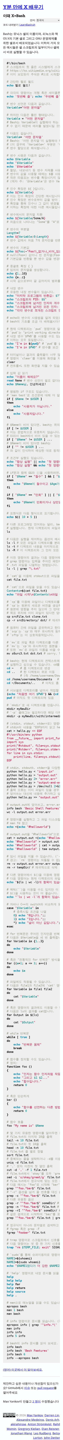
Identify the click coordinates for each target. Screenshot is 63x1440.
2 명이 (36, 1401)
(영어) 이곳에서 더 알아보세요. (23, 1369)
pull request (45, 1388)
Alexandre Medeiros (30, 1420)
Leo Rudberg (42, 1433)
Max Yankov (35, 1415)
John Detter (52, 1438)
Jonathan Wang (21, 1433)
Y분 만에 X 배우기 (23, 6)
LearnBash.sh (27, 24)
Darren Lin (51, 1415)
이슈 (27, 1388)
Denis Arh (52, 1420)
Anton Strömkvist (40, 1424)
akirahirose (18, 1424)
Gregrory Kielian (29, 1429)
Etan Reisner (50, 1429)
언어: (32, 20)
